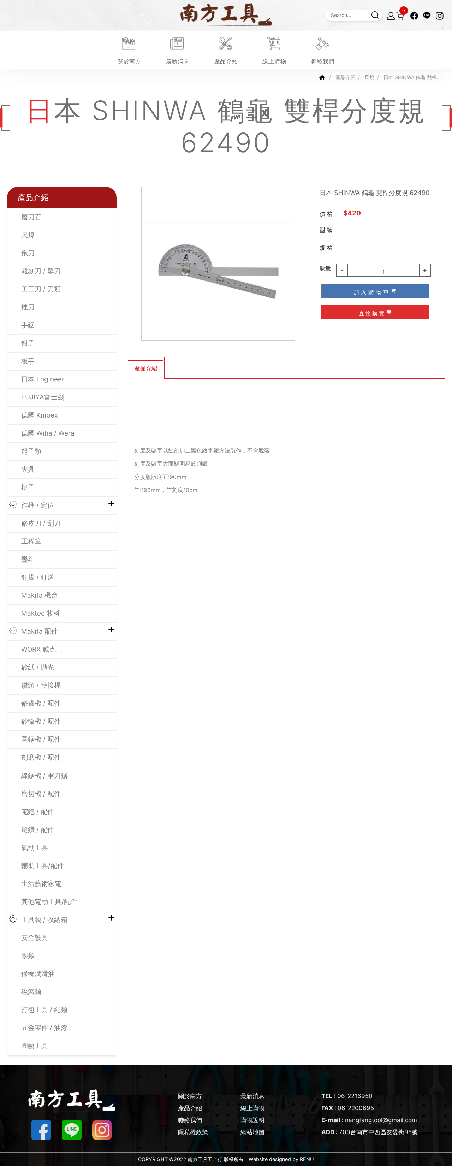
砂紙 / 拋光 (37, 667)
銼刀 (28, 307)
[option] (218, 263)
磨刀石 (31, 217)
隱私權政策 (193, 1132)
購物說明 (252, 1120)
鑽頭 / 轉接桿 (41, 685)
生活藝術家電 (41, 884)
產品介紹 (345, 77)
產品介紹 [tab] (146, 368)
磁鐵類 (31, 992)
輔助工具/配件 (42, 866)
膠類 (28, 956)
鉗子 (28, 343)
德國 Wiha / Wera (48, 433)
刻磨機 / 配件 (41, 757)
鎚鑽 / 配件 (37, 829)
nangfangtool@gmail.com (369, 1120)
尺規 (369, 77)
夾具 (28, 469)
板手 (28, 361)
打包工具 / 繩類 (44, 1010)
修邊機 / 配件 (41, 703)
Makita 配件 (39, 631)
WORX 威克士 (42, 649)
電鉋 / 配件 (37, 811)
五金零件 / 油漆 (44, 1028)
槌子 (28, 487)
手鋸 (28, 325)
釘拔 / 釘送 (37, 577)
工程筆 (31, 541)
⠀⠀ (354, 247)
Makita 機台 (39, 595)
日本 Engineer (42, 379)
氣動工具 (34, 848)
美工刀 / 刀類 (41, 289)
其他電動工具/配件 (49, 902)
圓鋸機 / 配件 (41, 739)
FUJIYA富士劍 (42, 397)
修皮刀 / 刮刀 (41, 523)
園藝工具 (34, 1046)
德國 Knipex (39, 415)
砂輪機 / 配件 (41, 721)
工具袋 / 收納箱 (44, 920)
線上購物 (252, 1108)
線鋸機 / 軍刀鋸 (44, 775)
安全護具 (34, 938)
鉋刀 (28, 253)
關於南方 (190, 1096)
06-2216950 (347, 1096)
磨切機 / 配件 (41, 793)
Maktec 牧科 (40, 613)
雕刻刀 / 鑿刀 (41, 271)
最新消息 (252, 1096)
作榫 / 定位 (37, 505)
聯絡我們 (190, 1120)
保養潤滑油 (38, 974)
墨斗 (28, 559)
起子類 (31, 451)
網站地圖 (252, 1132)
